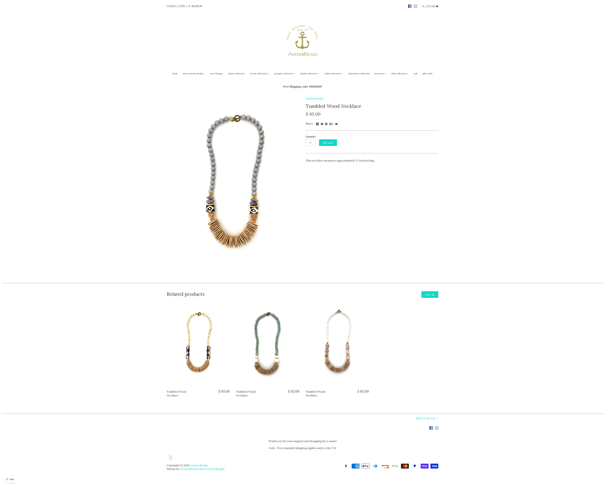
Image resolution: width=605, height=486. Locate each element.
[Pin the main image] (326, 123)
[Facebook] (409, 6)
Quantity (311, 136)
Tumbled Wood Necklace (176, 393)
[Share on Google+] (331, 123)
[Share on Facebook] (317, 123)
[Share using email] (336, 123)
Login (171, 6)
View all (429, 294)
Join (182, 6)
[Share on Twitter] (322, 123)
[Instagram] (415, 6)
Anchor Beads (314, 98)
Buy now (328, 142)
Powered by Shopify (212, 469)
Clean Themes (189, 469)
